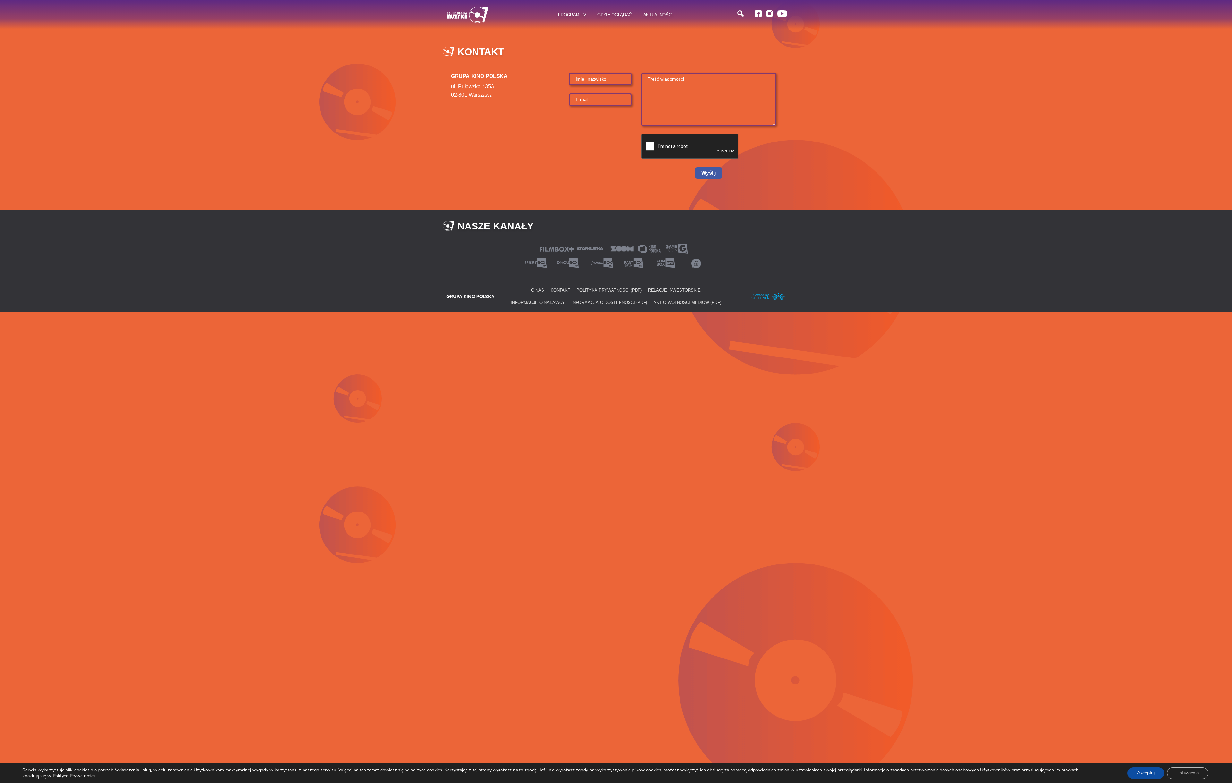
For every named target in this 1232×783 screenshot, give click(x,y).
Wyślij (708, 173)
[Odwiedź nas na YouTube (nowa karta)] (782, 13)
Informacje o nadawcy (538, 302)
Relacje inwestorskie (674, 290)
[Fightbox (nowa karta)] (536, 262)
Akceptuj (1146, 773)
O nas (537, 290)
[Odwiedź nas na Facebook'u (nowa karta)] (758, 13)
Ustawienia (1187, 773)
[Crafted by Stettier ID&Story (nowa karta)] (768, 295)
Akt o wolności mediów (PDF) (687, 302)
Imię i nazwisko (591, 79)
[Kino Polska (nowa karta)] (649, 248)
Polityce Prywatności (74, 776)
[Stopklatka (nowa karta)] (590, 248)
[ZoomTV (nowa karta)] (622, 248)
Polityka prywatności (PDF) (609, 290)
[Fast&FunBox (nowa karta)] (632, 262)
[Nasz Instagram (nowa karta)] (769, 13)
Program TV (572, 14)
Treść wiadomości (666, 79)
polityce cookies (426, 770)
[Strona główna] (467, 15)
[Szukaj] (740, 13)
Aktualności (658, 14)
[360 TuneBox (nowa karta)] (696, 262)
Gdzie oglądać (614, 14)
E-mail (582, 99)
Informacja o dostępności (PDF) (609, 302)
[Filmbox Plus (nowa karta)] (557, 248)
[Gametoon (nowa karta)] (677, 248)
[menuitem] (572, 15)
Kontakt (560, 290)
